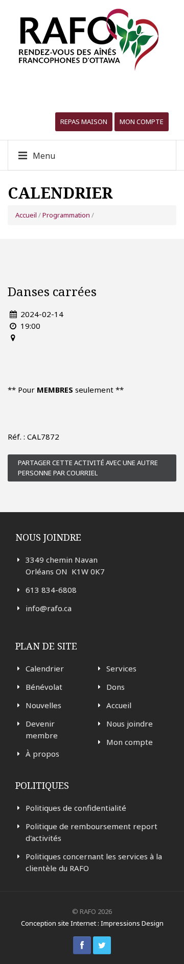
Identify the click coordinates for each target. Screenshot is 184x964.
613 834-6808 (51, 590)
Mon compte (142, 121)
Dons (115, 687)
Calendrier (45, 668)
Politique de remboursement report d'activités (91, 832)
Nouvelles (43, 705)
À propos (42, 754)
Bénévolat (44, 687)
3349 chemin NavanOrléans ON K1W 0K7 (65, 565)
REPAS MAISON (83, 121)
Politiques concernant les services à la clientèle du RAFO (94, 862)
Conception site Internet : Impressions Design (92, 923)
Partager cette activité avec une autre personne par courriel (88, 467)
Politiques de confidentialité (76, 808)
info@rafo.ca (49, 608)
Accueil (26, 215)
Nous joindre (129, 723)
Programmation (66, 215)
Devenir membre (42, 729)
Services (121, 668)
